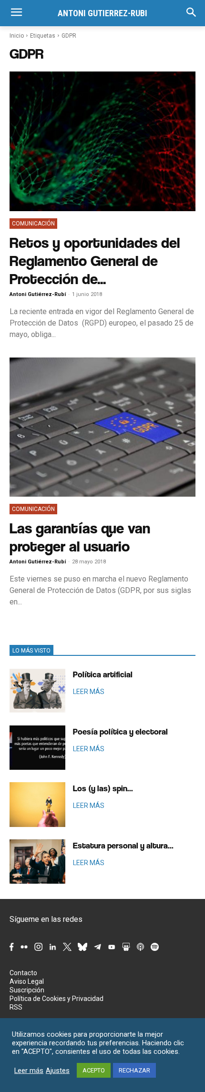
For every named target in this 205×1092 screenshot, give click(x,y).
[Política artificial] (37, 690)
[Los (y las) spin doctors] (37, 804)
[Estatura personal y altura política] (37, 861)
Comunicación (33, 223)
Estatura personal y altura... (123, 845)
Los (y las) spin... (103, 788)
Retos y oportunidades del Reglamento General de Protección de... (95, 260)
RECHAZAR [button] (134, 1070)
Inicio (17, 35)
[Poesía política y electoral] (37, 747)
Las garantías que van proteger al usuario (80, 537)
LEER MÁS (88, 691)
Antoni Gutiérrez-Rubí (38, 294)
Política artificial (103, 674)
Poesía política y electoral (120, 731)
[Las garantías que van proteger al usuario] (102, 427)
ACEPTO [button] (93, 1070)
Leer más (28, 1070)
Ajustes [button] (58, 1070)
